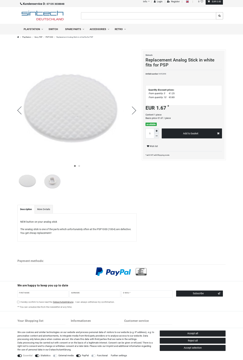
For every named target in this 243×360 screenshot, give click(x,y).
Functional (102, 355)
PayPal (85, 355)
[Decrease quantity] (156, 135)
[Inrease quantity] (156, 130)
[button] (145, 1)
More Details (43, 209)
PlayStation (32, 29)
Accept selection (193, 347)
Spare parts (73, 29)
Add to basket (190, 133)
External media (66, 355)
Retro (119, 29)
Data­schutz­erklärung (60, 349)
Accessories (98, 29)
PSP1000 (49, 37)
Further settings (119, 355)
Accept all (192, 333)
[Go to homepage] (18, 37)
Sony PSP (38, 37)
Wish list (153, 146)
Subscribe (198, 293)
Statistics (45, 355)
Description (26, 209)
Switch (53, 29)
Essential (28, 355)
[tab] (26, 209)
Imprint (109, 346)
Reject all (193, 340)
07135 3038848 (43, 3)
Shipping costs (163, 155)
